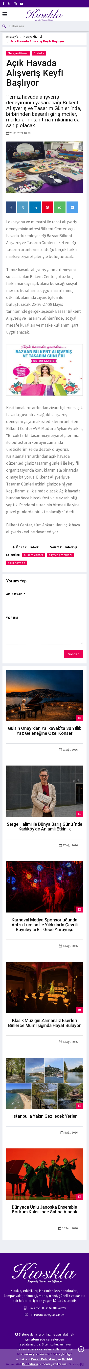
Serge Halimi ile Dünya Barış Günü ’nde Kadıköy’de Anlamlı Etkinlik (44, 827)
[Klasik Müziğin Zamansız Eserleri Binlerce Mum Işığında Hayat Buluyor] (44, 987)
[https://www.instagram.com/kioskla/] (15, 4)
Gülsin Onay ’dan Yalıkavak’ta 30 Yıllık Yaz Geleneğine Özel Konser (44, 731)
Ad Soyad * (15, 594)
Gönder (73, 654)
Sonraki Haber (62, 547)
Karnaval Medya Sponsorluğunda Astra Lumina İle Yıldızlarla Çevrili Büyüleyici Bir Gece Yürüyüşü (45, 924)
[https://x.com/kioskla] (9, 4)
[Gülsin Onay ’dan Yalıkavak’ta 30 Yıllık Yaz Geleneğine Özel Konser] (44, 695)
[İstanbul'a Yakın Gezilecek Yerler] (44, 1083)
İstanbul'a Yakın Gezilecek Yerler (44, 1116)
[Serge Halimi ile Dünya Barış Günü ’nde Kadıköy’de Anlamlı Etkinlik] (44, 791)
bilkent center (33, 555)
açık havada (16, 563)
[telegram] (72, 207)
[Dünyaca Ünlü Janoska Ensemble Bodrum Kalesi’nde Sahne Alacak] (44, 1173)
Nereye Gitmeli (33, 36)
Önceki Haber (27, 547)
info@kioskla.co (54, 1315)
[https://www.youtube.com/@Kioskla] (21, 4)
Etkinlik (39, 53)
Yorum (12, 618)
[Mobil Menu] (4, 14)
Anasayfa (12, 36)
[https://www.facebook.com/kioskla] (3, 4)
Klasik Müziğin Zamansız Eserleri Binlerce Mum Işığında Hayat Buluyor (44, 1023)
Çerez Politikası (44, 1359)
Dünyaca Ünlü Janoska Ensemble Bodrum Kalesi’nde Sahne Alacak (44, 1209)
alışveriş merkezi (60, 555)
